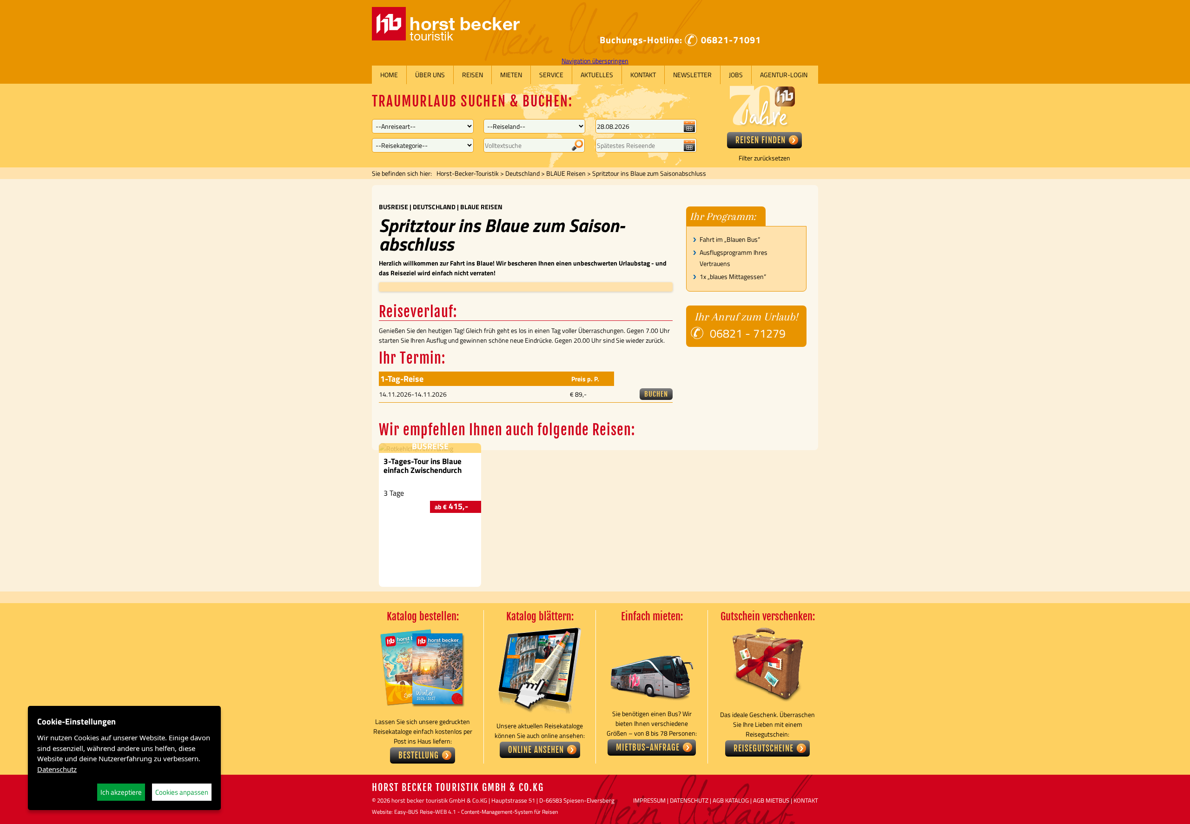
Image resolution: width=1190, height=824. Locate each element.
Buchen (656, 394)
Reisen (472, 75)
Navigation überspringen (595, 61)
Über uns (430, 75)
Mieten (511, 75)
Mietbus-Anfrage (648, 747)
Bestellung (418, 755)
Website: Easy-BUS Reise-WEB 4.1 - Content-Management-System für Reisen (465, 811)
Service (551, 75)
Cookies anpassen (181, 792)
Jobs (736, 75)
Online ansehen (536, 750)
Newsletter (692, 75)
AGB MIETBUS (771, 800)
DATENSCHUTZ (689, 800)
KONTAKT (805, 800)
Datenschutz (57, 769)
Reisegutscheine (763, 748)
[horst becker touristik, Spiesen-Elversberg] (446, 38)
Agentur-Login (783, 75)
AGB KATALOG (731, 800)
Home (389, 75)
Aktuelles (597, 75)
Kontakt (643, 75)
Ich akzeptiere (121, 792)
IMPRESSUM (649, 800)
